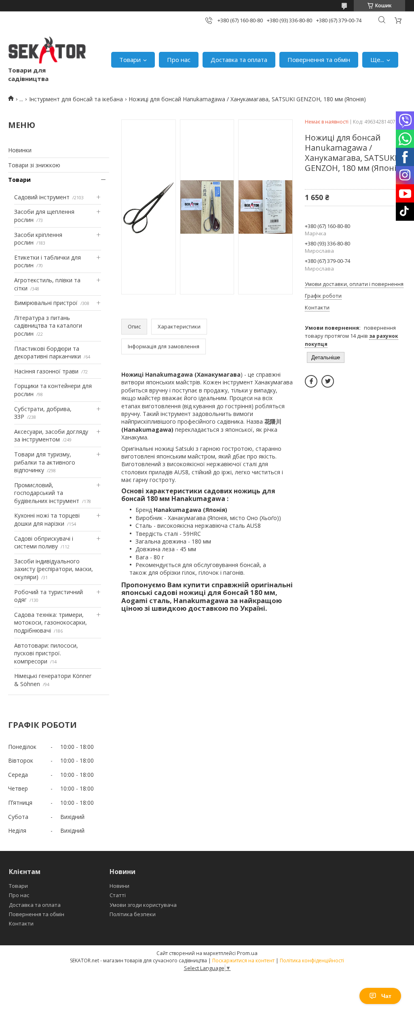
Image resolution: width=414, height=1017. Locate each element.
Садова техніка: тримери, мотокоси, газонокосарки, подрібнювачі (50, 622)
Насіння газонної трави (46, 371)
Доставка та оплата (239, 59)
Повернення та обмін (318, 59)
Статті (118, 895)
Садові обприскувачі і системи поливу (43, 542)
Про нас (178, 59)
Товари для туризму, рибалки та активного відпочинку (44, 462)
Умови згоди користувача (143, 904)
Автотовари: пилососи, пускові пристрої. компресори (46, 653)
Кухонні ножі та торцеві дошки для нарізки (47, 519)
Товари (130, 59)
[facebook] (311, 381)
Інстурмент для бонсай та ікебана (76, 99)
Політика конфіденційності (312, 960)
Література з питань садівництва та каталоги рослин (48, 325)
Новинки (20, 150)
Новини (119, 885)
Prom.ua (247, 953)
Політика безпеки (133, 914)
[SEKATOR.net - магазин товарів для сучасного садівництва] (47, 51)
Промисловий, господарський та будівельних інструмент (46, 493)
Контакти (21, 923)
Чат (386, 996)
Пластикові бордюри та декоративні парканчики (47, 352)
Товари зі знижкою (34, 165)
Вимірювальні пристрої (46, 303)
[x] (327, 381)
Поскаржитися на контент (243, 960)
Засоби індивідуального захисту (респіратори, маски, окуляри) (53, 569)
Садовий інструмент (42, 197)
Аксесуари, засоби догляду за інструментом (51, 435)
